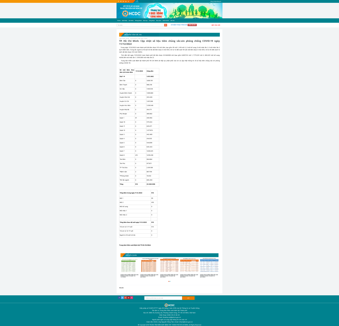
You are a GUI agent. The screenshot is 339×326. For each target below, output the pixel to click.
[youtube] (125, 1)
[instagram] (128, 1)
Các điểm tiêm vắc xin (133, 35)
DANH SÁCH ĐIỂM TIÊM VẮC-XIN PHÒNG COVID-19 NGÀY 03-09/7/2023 (189, 276)
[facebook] (118, 1)
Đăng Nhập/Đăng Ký (215, 1)
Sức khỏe (131, 20)
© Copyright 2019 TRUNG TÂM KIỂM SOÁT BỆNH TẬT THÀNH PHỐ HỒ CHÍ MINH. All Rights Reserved (169, 325)
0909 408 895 (192, 25)
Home (119, 20)
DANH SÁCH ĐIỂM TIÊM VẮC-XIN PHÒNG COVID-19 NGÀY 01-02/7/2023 (209, 276)
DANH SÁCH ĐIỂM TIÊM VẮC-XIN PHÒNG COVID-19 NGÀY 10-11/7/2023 (129, 276)
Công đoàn (152, 20)
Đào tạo (145, 20)
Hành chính (166, 20)
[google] (123, 1)
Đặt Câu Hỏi (216, 25)
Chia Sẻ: (121, 288)
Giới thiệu (124, 20)
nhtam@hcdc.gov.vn (186, 322)
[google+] (125, 297)
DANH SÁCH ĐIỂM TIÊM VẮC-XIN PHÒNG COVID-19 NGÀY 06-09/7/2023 (169, 276)
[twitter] (120, 1)
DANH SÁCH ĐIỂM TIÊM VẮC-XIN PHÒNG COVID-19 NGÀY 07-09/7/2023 (149, 276)
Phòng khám (138, 20)
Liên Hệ (172, 20)
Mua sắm (158, 20)
